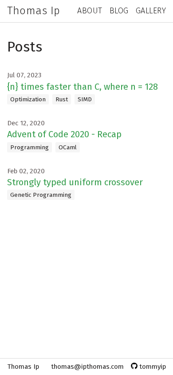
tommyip (152, 367)
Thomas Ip (33, 10)
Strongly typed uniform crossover (75, 182)
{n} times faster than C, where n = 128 (82, 86)
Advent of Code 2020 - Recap (64, 134)
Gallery (151, 11)
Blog (119, 11)
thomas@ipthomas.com (87, 367)
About (89, 11)
